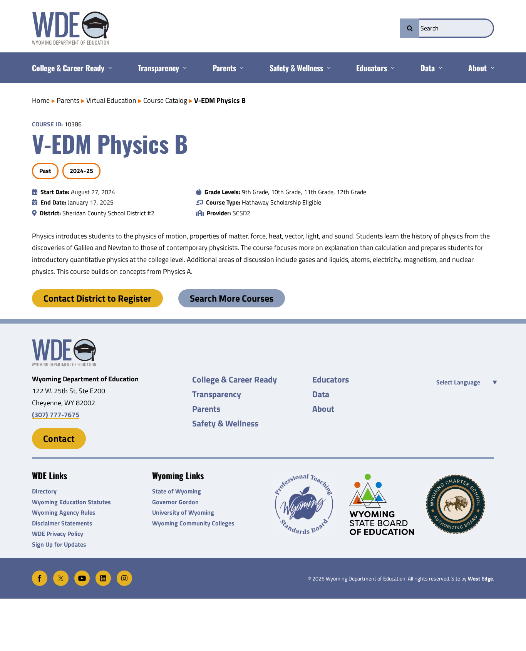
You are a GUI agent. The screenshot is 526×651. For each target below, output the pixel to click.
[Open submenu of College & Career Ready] (108, 67)
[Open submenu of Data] (438, 67)
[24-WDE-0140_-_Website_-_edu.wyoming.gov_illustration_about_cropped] (64, 342)
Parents (68, 100)
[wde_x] (61, 574)
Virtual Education (111, 100)
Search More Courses (231, 298)
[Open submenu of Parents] (239, 67)
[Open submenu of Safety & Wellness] (326, 67)
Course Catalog (165, 100)
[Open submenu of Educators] (390, 67)
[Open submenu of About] (490, 67)
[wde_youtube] (82, 574)
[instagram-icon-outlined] (124, 574)
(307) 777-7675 (55, 414)
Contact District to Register (97, 298)
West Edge (480, 578)
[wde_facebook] (39, 574)
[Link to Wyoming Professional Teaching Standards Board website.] (306, 504)
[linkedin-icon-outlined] (103, 574)
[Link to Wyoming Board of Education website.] (383, 504)
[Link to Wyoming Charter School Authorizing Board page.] (460, 504)
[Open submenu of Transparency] (182, 67)
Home (41, 100)
